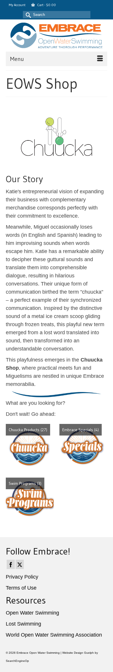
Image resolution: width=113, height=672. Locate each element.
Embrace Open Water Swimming (38, 652)
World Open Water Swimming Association (54, 635)
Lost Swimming (23, 624)
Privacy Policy (22, 577)
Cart (46, 5)
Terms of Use (21, 588)
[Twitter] (20, 564)
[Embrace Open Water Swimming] (56, 35)
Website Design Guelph (78, 652)
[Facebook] (11, 564)
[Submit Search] (27, 14)
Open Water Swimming (32, 613)
